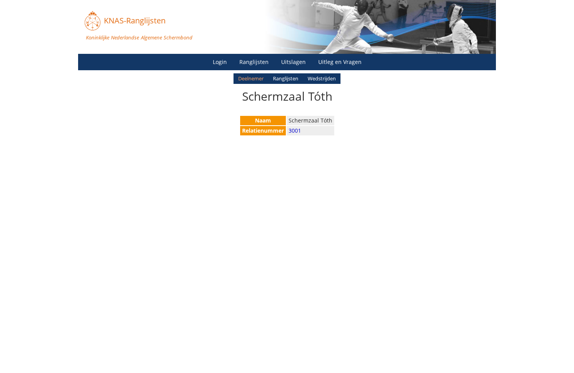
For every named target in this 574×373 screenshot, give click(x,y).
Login (220, 62)
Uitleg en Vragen (340, 62)
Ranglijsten (254, 62)
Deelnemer (251, 78)
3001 (295, 130)
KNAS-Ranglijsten (135, 20)
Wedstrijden (322, 78)
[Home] (92, 20)
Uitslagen (293, 62)
